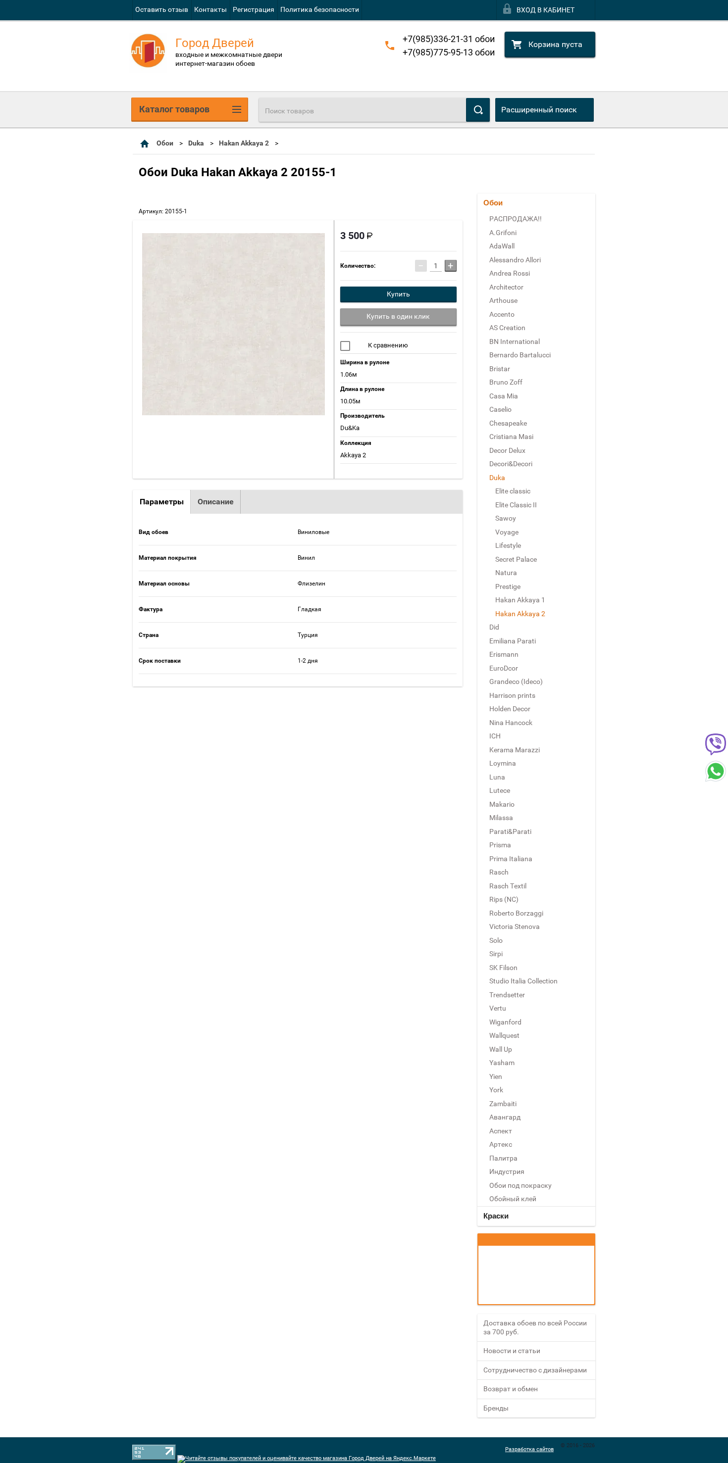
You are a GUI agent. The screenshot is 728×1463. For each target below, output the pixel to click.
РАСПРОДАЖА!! (515, 219)
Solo (496, 940)
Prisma (500, 845)
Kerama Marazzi (514, 750)
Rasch (499, 872)
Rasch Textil (507, 886)
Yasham (502, 1063)
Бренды (496, 1408)
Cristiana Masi (511, 436)
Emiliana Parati (512, 641)
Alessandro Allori (515, 260)
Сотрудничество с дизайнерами (535, 1370)
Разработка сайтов (529, 1449)
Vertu (497, 1008)
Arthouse (503, 300)
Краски (496, 1216)
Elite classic (512, 491)
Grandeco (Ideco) (516, 681)
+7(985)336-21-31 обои (449, 39)
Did (494, 627)
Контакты (210, 9)
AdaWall (502, 246)
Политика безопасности (319, 9)
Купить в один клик (398, 316)
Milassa (501, 818)
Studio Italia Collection (523, 981)
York (496, 1090)
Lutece (499, 790)
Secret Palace (516, 559)
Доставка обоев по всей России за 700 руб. (535, 1327)
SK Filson (503, 968)
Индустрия (506, 1171)
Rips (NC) (504, 899)
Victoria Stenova (514, 926)
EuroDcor (503, 668)
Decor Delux (507, 450)
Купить (398, 294)
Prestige (507, 586)
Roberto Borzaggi (516, 913)
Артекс (500, 1144)
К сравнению (387, 345)
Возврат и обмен (510, 1389)
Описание (216, 501)
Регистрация (253, 9)
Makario (502, 804)
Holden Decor (509, 709)
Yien (495, 1076)
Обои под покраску (520, 1185)
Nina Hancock (510, 723)
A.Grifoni (503, 233)
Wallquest (504, 1035)
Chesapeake (508, 423)
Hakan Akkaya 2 (244, 143)
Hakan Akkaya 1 (520, 600)
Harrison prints (512, 695)
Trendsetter (507, 995)
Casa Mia (503, 396)
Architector (506, 287)
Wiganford (505, 1022)
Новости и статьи (511, 1351)
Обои (164, 143)
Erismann (504, 654)
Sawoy (505, 518)
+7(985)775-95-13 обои (449, 52)
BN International (514, 341)
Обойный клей (512, 1199)
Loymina (502, 763)
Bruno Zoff (505, 382)
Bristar (499, 369)
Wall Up (500, 1049)
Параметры (162, 501)
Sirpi (496, 954)
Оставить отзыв (161, 9)
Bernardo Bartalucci (520, 355)
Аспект (500, 1131)
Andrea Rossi (509, 273)
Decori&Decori (510, 464)
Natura (506, 573)
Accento (502, 314)
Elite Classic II (516, 505)
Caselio (500, 409)
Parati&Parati (510, 831)
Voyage (507, 532)
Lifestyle (508, 545)
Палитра (503, 1158)
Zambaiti (503, 1104)
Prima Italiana (510, 859)
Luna (497, 777)
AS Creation (507, 328)
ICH (495, 736)
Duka (196, 143)
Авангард (504, 1117)
